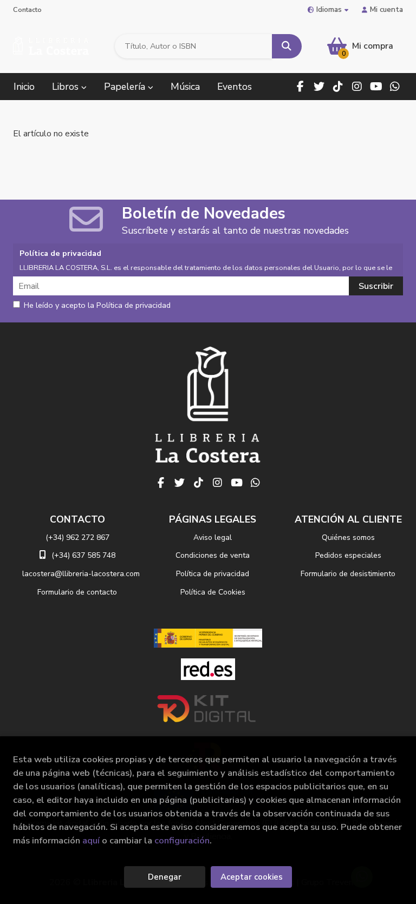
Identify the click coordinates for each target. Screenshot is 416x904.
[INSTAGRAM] (357, 86)
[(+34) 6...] (395, 86)
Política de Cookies (212, 592)
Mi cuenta (386, 9)
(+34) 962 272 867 (77, 537)
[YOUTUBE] (376, 86)
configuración (182, 840)
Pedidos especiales (348, 555)
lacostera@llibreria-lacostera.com (81, 574)
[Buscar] (287, 46)
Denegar (164, 877)
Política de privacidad (212, 574)
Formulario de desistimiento (348, 574)
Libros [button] (66, 86)
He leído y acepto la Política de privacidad (97, 306)
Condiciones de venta (213, 555)
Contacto (27, 10)
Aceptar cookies (251, 877)
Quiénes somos (348, 537)
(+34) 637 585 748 (83, 555)
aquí (91, 840)
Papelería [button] (126, 86)
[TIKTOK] (338, 86)
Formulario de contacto (77, 592)
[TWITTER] (319, 86)
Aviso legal (212, 537)
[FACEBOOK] (300, 86)
